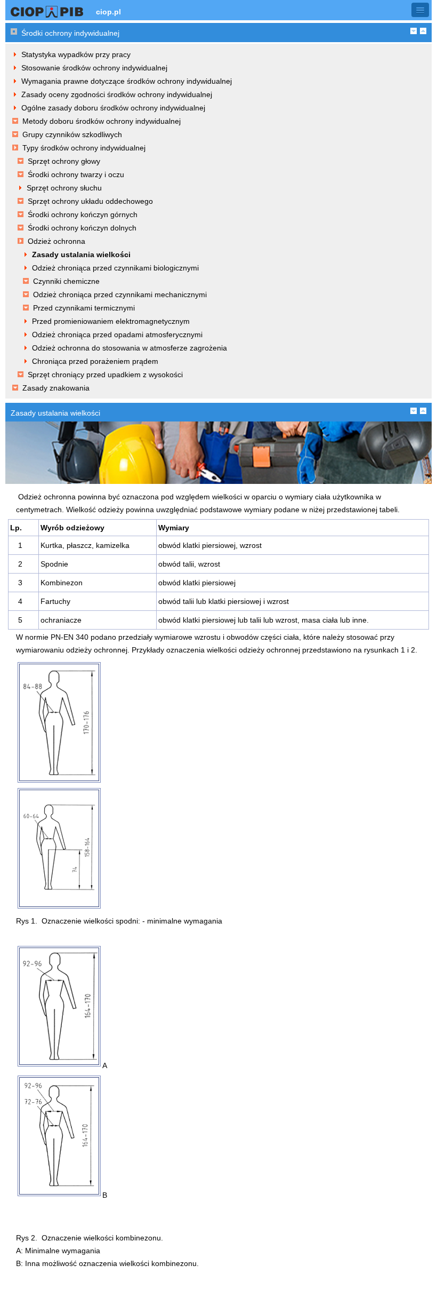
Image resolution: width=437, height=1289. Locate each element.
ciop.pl (108, 11)
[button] (420, 10)
